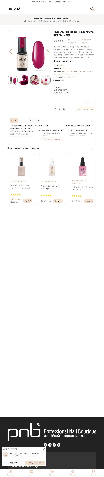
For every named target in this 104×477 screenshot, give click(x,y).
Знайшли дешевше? (86, 109)
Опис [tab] (13, 120)
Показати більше (51, 139)
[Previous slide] (92, 148)
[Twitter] (59, 109)
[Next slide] (94, 148)
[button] (31, 473)
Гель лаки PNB (35, 21)
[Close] (44, 449)
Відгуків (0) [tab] (35, 120)
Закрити (13, 462)
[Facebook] (55, 109)
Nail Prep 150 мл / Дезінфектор (50, 187)
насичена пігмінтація (72, 71)
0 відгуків (72, 40)
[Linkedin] (64, 109)
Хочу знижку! (35, 462)
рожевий (62, 65)
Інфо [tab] (23, 120)
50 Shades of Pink (68, 77)
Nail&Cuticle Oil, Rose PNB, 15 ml (82, 188)
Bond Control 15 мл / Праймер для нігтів (21, 186)
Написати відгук (86, 40)
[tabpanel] (52, 133)
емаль (64, 68)
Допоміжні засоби (18, 181)
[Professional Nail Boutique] (17, 8)
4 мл (62, 80)
